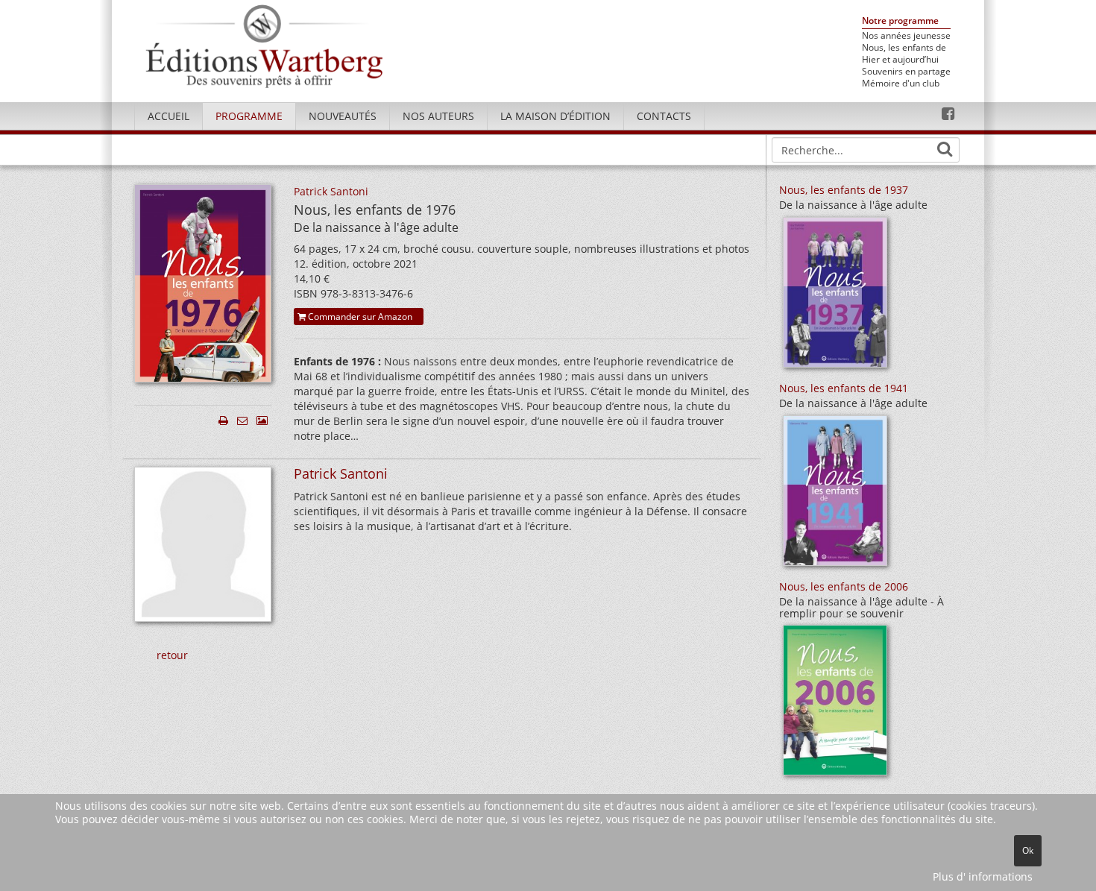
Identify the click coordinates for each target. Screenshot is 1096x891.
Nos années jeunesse (906, 36)
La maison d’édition (555, 116)
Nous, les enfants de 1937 (843, 190)
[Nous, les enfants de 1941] (835, 495)
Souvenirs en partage (906, 71)
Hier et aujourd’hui (900, 59)
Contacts (664, 116)
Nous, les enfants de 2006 (843, 586)
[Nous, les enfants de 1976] (202, 287)
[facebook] (948, 114)
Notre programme (900, 21)
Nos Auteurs (438, 116)
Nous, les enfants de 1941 (843, 388)
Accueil (168, 116)
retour (172, 655)
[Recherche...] (944, 149)
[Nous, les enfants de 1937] (835, 297)
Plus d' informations (983, 876)
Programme (249, 116)
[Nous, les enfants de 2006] (835, 705)
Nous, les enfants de (904, 47)
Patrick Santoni (331, 191)
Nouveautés (343, 116)
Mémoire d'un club (900, 83)
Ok (1027, 850)
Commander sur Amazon (359, 316)
